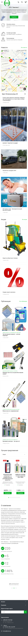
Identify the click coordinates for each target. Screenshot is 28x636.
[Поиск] (22, 2)
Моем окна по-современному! (11, 411)
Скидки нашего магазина (9, 292)
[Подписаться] (25, 612)
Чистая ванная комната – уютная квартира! (11, 335)
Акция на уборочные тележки (10, 258)
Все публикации (23, 301)
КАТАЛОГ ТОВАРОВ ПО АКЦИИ (10, 143)
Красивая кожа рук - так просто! (11, 441)
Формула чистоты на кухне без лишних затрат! (13, 373)
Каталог (3, 601)
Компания (3, 605)
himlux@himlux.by (7, 631)
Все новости (24, 47)
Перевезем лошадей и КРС (9, 170)
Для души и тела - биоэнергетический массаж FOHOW (12, 209)
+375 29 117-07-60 (7, 620)
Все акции (24, 219)
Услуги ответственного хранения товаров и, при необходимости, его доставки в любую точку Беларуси (14, 99)
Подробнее (14, 16)
